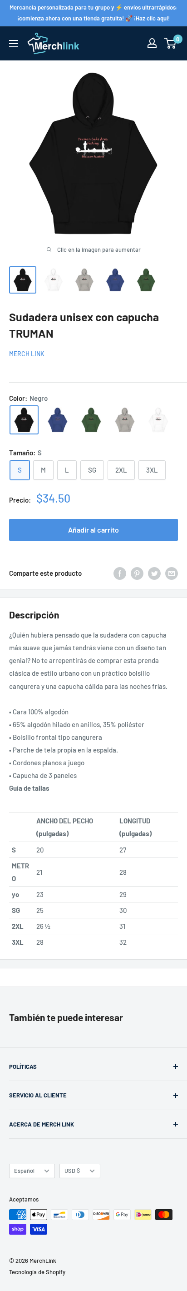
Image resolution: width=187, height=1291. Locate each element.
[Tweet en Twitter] (154, 573)
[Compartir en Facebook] (119, 573)
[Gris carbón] (124, 419)
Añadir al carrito (93, 529)
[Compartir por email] (171, 573)
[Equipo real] (57, 419)
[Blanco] (158, 419)
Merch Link (26, 354)
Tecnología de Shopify (37, 1272)
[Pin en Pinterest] (137, 573)
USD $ (72, 1170)
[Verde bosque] (91, 419)
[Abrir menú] (13, 43)
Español (24, 1170)
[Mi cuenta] (152, 43)
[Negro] (24, 419)
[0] (170, 43)
